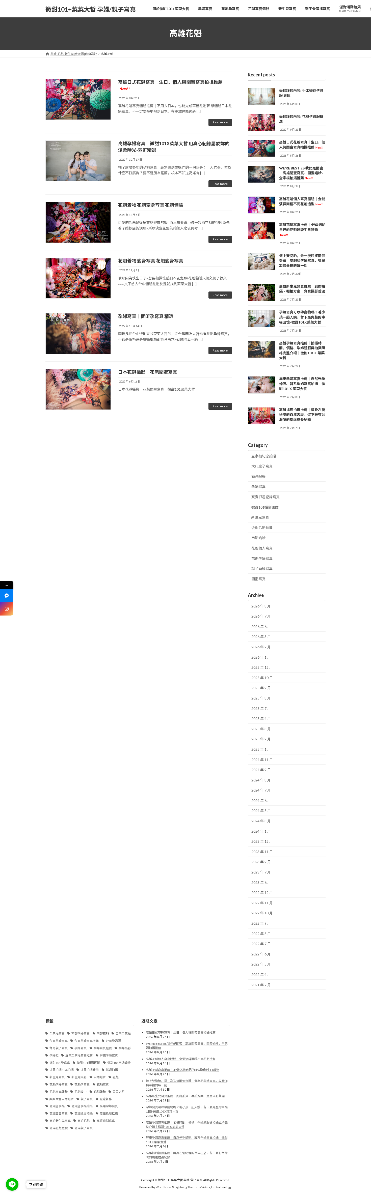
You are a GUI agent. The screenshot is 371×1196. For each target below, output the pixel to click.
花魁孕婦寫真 (262, 558)
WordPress (163, 1187)
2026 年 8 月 (261, 606)
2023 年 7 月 (261, 872)
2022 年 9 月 (261, 923)
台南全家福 (123, 1033)
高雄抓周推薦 (109, 1113)
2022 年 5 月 (261, 964)
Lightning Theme (186, 1187)
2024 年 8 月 (261, 780)
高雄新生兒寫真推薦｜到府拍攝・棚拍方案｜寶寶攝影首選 (185, 1096)
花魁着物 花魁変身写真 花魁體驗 (150, 205)
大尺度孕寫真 (262, 466)
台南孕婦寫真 (58, 1041)
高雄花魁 (83, 1121)
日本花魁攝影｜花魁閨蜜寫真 (147, 372)
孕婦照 (54, 1055)
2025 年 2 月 (261, 739)
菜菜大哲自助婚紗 (61, 1099)
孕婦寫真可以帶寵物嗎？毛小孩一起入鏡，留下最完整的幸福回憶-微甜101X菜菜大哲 (302, 317)
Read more (220, 122)
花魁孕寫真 (82, 1084)
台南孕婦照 (113, 1041)
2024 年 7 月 (261, 790)
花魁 (116, 1077)
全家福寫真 (57, 1033)
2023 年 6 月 (261, 882)
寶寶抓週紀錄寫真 (265, 497)
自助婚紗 (258, 538)
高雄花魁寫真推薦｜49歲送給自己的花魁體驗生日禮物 (302, 229)
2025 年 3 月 (261, 728)
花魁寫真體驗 (58, 1092)
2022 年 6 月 (261, 954)
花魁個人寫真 (262, 548)
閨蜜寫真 (258, 578)
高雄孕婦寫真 (109, 1106)
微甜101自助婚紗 (119, 1063)
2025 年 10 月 (262, 677)
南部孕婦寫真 (80, 1033)
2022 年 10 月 (262, 913)
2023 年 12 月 (262, 841)
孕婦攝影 (125, 1048)
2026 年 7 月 (261, 616)
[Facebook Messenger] (6, 595)
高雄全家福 (57, 1106)
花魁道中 (80, 1092)
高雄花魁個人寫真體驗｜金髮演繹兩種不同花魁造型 (181, 1059)
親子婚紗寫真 (262, 568)
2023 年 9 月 (261, 862)
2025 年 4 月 (261, 718)
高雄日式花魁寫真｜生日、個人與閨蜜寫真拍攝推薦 (181, 1032)
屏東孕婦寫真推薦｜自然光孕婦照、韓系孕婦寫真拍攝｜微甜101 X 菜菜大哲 (302, 383)
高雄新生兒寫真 (60, 1121)
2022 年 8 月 (261, 933)
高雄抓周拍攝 (83, 1113)
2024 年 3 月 (261, 821)
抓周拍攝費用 (90, 1070)
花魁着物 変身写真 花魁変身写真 (150, 261)
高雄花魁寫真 (106, 1121)
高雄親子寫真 (83, 1128)
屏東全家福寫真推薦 (79, 1055)
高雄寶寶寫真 (58, 1113)
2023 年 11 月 (262, 851)
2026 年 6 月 (261, 626)
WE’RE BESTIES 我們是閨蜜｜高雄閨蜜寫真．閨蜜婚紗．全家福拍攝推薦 (302, 173)
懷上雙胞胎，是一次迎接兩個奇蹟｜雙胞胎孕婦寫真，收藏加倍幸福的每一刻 (302, 260)
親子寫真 (87, 1099)
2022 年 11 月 (262, 902)
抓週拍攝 (112, 1070)
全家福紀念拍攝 (263, 456)
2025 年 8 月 (261, 698)
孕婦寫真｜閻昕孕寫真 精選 (145, 316)
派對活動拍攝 (262, 527)
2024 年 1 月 (261, 831)
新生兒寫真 (260, 517)
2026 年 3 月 (261, 636)
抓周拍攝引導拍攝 (61, 1070)
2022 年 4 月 (261, 974)
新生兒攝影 (79, 1077)
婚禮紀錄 (258, 476)
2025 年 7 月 (261, 708)
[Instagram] (6, 609)
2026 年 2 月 (261, 647)
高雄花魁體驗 (58, 1128)
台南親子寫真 (58, 1048)
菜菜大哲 (119, 1092)
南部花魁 (103, 1033)
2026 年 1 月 (261, 657)
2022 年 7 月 (261, 944)
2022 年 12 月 (262, 892)
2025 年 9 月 (261, 688)
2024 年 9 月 (261, 770)
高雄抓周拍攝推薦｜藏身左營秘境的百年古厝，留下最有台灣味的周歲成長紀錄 (302, 414)
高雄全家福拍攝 (82, 1106)
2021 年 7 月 (261, 984)
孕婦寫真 (258, 486)
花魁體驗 (100, 1092)
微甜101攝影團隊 (265, 507)
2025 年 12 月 (262, 667)
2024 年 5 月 (261, 810)
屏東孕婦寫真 (109, 1055)
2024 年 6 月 (261, 800)
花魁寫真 (103, 1084)
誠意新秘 (106, 1099)
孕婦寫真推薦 (103, 1048)
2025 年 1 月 (261, 749)
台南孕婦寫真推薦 (86, 1041)
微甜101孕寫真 (59, 1063)
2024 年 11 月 (262, 759)
